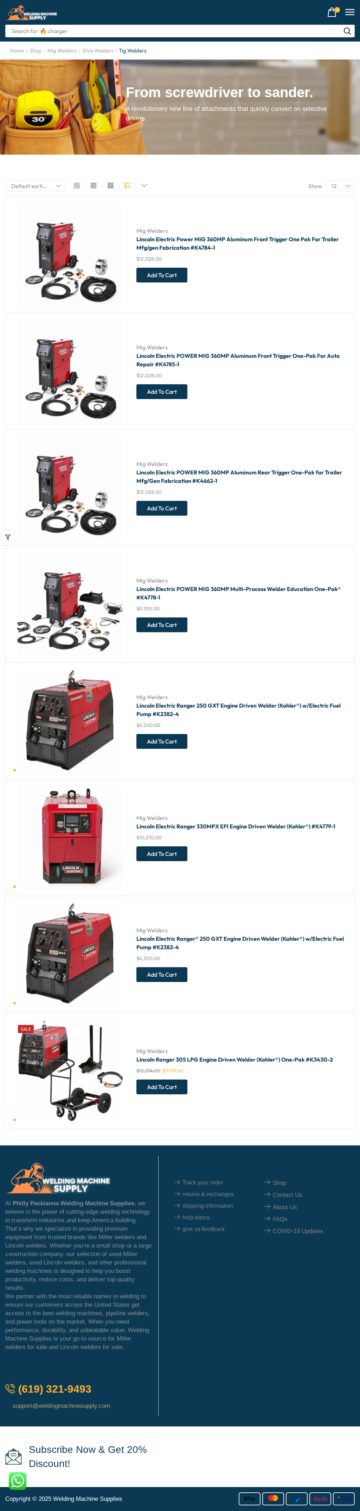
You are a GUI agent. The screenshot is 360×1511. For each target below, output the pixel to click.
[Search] (347, 31)
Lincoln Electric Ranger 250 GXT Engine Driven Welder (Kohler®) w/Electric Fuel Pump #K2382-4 (238, 709)
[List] (127, 186)
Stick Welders (97, 50)
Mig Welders (61, 50)
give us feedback (203, 1229)
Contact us (287, 1195)
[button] (333, 12)
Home (17, 50)
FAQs (280, 1219)
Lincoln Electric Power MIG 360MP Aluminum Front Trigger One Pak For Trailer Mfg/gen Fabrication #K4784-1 (237, 243)
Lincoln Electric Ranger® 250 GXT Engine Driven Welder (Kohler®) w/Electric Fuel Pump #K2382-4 (240, 943)
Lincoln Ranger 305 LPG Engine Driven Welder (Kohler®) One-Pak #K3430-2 (234, 1059)
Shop (35, 50)
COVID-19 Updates (298, 1231)
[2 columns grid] (76, 186)
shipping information (207, 1206)
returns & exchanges (208, 1194)
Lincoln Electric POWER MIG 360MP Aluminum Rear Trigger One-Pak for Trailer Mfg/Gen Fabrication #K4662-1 (239, 476)
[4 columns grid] (110, 186)
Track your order (202, 1183)
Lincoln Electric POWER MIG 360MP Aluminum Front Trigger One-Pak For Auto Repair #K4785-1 (238, 360)
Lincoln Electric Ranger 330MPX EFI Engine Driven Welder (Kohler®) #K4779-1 (235, 826)
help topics (196, 1217)
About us (285, 1207)
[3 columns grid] (93, 186)
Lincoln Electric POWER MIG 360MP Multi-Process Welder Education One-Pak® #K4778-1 (238, 593)
